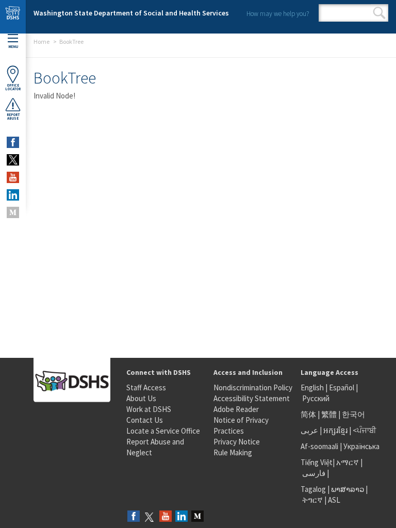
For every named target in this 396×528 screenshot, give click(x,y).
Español (341, 387)
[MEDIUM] (13, 212)
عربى (309, 430)
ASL (334, 500)
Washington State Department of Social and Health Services (131, 13)
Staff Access (146, 387)
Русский (315, 398)
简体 (308, 414)
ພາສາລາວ (347, 489)
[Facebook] (133, 517)
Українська (361, 446)
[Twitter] (149, 517)
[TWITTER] (13, 160)
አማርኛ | (349, 462)
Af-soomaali (319, 446)
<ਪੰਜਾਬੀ (364, 430)
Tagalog (313, 489)
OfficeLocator (13, 87)
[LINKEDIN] (13, 195)
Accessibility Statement (251, 398)
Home (42, 41)
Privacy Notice (236, 442)
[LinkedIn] (181, 517)
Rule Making (232, 452)
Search (379, 13)
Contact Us (144, 420)
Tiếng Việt (317, 462)
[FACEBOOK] (13, 142)
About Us (141, 398)
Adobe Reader (236, 409)
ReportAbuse (13, 116)
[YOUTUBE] (13, 177)
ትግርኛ (312, 500)
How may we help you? (277, 13)
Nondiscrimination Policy (252, 387)
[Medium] (197, 517)
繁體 (329, 414)
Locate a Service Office (163, 431)
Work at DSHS (148, 409)
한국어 (353, 414)
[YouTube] (165, 517)
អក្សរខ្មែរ (335, 430)
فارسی (313, 473)
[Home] (13, 17)
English (313, 387)
